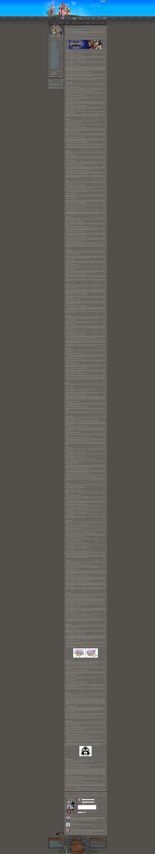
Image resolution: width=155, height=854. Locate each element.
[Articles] (75, 23)
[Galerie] (67, 23)
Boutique (100, 845)
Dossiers (97, 845)
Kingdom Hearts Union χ (54, 52)
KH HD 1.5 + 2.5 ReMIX (54, 48)
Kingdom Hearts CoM (54, 66)
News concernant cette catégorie (82, 788)
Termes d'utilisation (99, 846)
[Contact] (61, 23)
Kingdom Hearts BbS (54, 61)
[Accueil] (53, 23)
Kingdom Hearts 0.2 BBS (54, 59)
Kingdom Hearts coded (54, 58)
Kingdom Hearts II (53, 64)
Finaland (54, 83)
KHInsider (72, 36)
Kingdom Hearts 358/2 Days (55, 62)
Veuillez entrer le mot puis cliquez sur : (86, 811)
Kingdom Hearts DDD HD (54, 55)
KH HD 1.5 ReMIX (53, 50)
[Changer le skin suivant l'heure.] (101, 1)
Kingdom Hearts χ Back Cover (55, 51)
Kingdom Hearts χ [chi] (54, 54)
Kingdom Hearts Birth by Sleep (54, 844)
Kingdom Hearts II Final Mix (55, 63)
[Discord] (102, 23)
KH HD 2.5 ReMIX (53, 49)
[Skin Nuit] (105, 1)
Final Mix (56, 842)
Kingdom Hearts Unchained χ (55, 53)
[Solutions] (81, 23)
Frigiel (60, 84)
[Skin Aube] (102, 1)
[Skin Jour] (103, 1)
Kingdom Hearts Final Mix (54, 67)
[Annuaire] (87, 23)
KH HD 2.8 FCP (53, 47)
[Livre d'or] (95, 23)
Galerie (105, 845)
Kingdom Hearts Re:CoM (54, 65)
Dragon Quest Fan (56, 84)
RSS (95, 846)
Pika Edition (57, 83)
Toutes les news (91, 788)
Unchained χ (58, 846)
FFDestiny (51, 84)
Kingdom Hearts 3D (54, 56)
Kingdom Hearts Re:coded (55, 57)
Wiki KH (51, 83)
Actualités (94, 845)
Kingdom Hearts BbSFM (54, 60)
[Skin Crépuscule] (104, 1)
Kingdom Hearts (53, 68)
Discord (102, 845)
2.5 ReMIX (60, 845)
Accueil (92, 845)
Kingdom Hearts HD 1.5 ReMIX (54, 845)
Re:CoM (57, 841)
